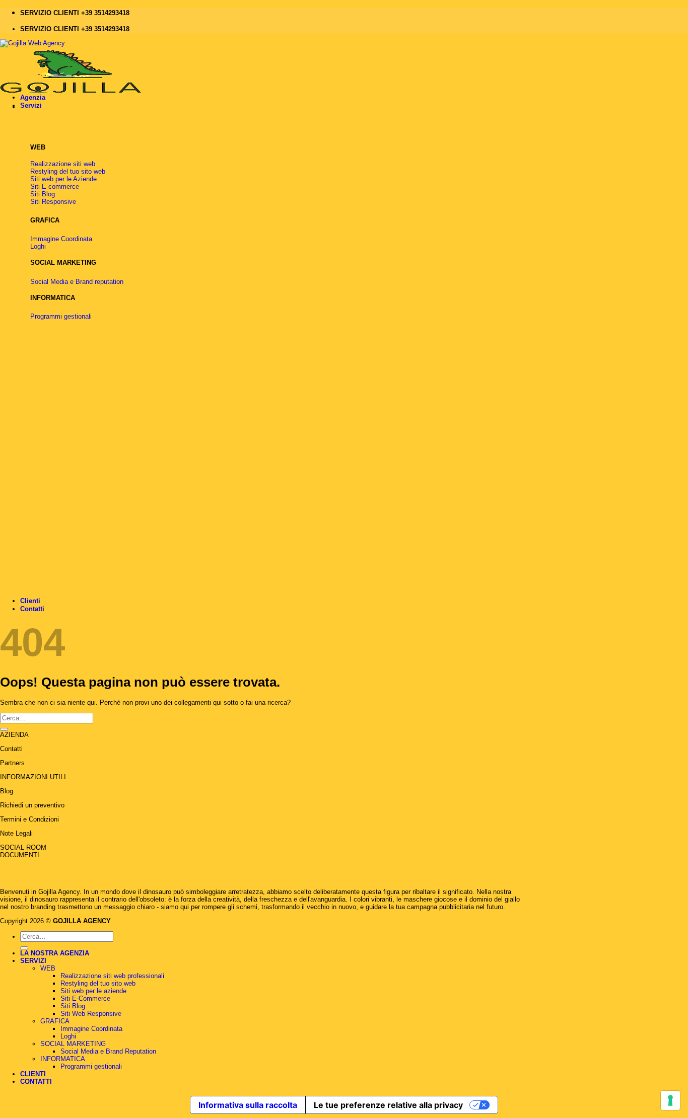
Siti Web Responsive (90, 1013)
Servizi (31, 105)
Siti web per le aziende (93, 991)
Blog (6, 791)
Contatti (32, 609)
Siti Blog (72, 1006)
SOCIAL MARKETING (73, 1044)
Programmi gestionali (91, 1066)
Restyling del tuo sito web (97, 983)
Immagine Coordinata (91, 1028)
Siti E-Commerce (85, 998)
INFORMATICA (62, 1059)
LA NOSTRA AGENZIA (54, 953)
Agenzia (32, 97)
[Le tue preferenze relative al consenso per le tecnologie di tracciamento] (670, 1100)
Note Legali (16, 833)
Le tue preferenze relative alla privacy (388, 1105)
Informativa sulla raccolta (247, 1105)
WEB (47, 968)
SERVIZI (33, 960)
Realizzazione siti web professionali (112, 976)
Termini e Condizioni (29, 819)
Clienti (30, 601)
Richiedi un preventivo (32, 805)
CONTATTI (36, 1081)
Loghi (68, 1036)
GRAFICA (55, 1021)
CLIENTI (33, 1074)
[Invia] (4, 729)
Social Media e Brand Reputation (108, 1051)
